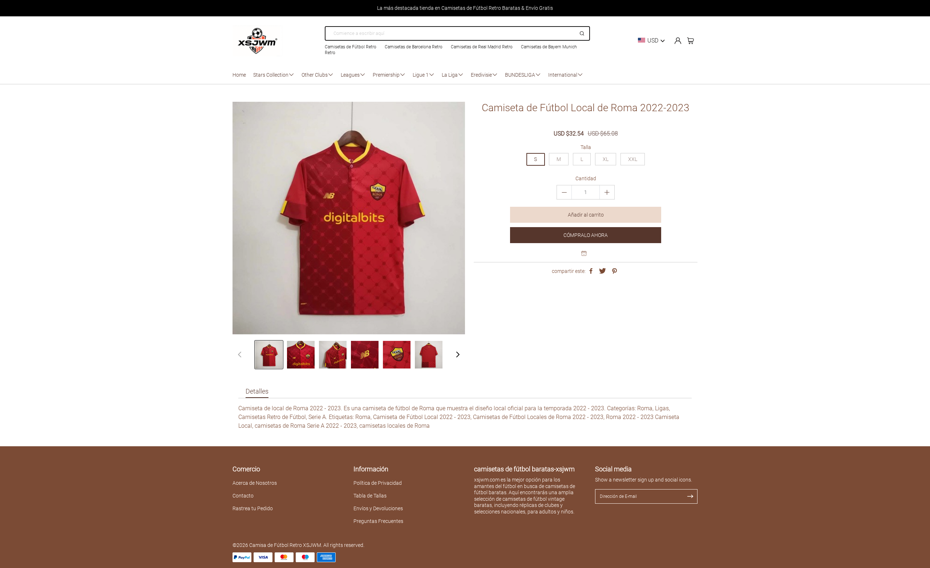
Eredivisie (481, 75)
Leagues (350, 75)
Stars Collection (270, 75)
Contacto (243, 496)
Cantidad (585, 178)
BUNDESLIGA (520, 75)
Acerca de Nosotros (254, 483)
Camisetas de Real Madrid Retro (482, 46)
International (562, 75)
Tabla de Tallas (370, 496)
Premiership (386, 75)
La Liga (450, 75)
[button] (457, 354)
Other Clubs (315, 75)
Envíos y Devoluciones (378, 508)
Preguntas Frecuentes (378, 521)
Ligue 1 (421, 75)
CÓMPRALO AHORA (585, 235)
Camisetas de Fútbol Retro (350, 46)
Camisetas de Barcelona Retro (413, 46)
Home (239, 75)
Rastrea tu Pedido (252, 508)
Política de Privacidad (377, 483)
